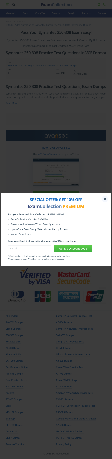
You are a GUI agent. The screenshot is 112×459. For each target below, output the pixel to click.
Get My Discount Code (73, 248)
